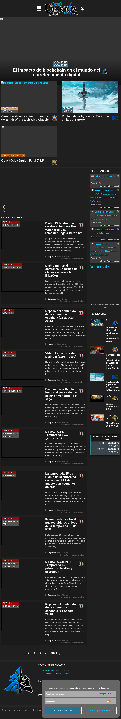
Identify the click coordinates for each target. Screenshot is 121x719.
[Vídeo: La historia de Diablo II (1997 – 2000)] (22, 365)
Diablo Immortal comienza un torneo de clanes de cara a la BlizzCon (61, 270)
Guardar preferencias (99, 710)
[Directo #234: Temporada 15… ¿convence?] (22, 443)
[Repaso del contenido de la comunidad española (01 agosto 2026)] (22, 616)
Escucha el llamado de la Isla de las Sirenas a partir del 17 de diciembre (103, 215)
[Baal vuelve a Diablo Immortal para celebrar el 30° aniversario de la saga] (22, 400)
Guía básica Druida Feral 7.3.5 (22, 160)
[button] (44, 207)
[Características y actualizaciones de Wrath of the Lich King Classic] (29, 97)
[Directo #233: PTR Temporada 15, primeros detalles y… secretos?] (22, 573)
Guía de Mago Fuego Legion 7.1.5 (112, 420)
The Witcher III (10, 225)
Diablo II (7, 313)
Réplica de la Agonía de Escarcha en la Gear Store (113, 386)
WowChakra (60, 62)
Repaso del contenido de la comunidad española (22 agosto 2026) (60, 316)
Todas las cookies (62, 710)
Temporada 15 (10, 433)
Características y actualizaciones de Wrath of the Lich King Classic (25, 118)
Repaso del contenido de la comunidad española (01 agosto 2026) (60, 609)
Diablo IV (7, 222)
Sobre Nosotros (52, 670)
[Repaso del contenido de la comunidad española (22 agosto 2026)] (22, 322)
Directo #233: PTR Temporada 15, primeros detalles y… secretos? (60, 566)
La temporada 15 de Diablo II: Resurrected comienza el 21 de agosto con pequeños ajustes (60, 480)
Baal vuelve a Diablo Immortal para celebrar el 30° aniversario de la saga (61, 394)
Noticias (7, 111)
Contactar (66, 670)
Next (54, 653)
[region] (44, 192)
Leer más (105, 688)
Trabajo (65, 673)
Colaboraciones (52, 673)
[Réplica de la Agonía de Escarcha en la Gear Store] (90, 97)
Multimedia (9, 355)
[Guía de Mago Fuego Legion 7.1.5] (97, 417)
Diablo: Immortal (12, 267)
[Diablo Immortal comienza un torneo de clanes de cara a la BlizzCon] (22, 277)
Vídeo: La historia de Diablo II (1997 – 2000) (60, 355)
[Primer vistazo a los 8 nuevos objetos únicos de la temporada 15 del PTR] (22, 531)
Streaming (8, 436)
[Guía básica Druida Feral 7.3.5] (29, 141)
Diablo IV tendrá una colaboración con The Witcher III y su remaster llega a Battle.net (63, 228)
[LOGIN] (82, 9)
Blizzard (67, 108)
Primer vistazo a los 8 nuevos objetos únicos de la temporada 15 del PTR (61, 524)
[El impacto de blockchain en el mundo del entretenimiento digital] (60, 51)
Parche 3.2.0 (9, 567)
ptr (5, 524)
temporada (9, 475)
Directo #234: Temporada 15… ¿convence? (56, 435)
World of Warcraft (13, 156)
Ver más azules (100, 266)
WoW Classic (9, 108)
